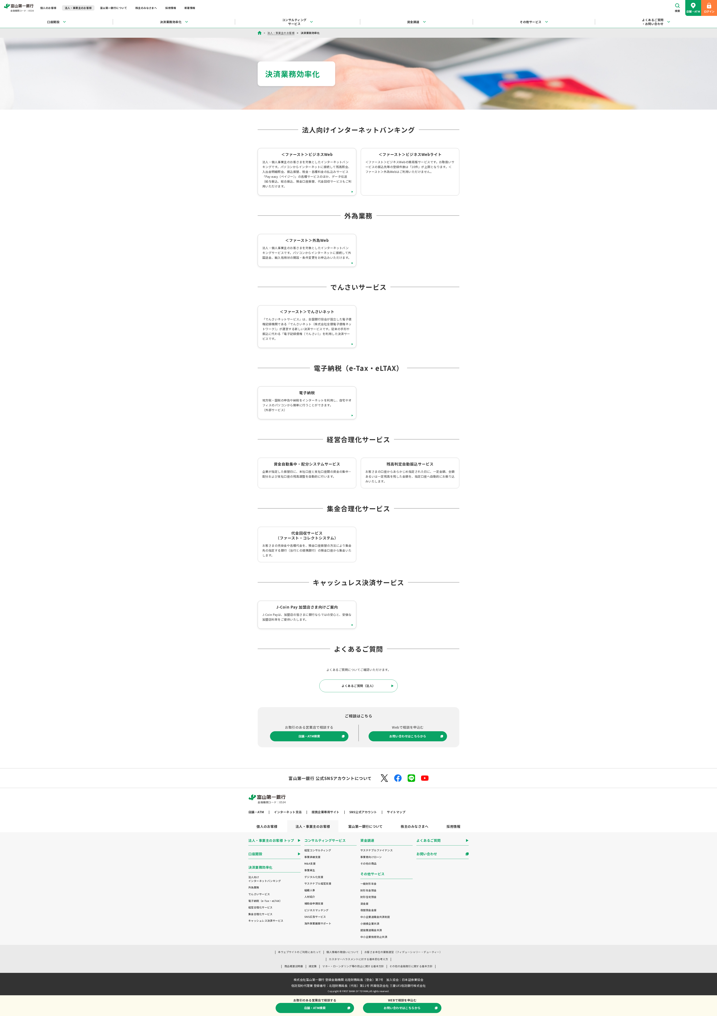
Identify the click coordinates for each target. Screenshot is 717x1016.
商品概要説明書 (293, 966)
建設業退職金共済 (371, 930)
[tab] (267, 826)
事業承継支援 (312, 857)
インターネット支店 (288, 812)
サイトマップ (396, 812)
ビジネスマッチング (316, 910)
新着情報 (189, 8)
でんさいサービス (259, 894)
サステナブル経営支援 (317, 883)
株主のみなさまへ (146, 8)
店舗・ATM (693, 11)
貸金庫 (364, 903)
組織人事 (309, 890)
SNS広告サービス (315, 917)
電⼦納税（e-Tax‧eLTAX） (265, 901)
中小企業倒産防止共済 (373, 937)
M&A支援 (310, 863)
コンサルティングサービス (294, 22)
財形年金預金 (368, 890)
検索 (677, 11)
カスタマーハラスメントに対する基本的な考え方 (358, 959)
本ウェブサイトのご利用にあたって (299, 952)
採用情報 (170, 8)
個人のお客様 (48, 8)
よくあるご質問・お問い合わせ (652, 22)
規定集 (313, 966)
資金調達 (413, 22)
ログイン (709, 11)
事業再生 (309, 870)
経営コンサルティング (317, 850)
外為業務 (253, 887)
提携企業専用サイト (325, 812)
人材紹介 (309, 897)
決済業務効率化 (170, 22)
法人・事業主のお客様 (78, 8)
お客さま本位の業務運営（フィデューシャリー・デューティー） (403, 952)
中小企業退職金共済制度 (375, 917)
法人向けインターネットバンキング (264, 879)
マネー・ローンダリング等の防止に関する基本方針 (353, 966)
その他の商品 (368, 863)
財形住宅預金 (368, 897)
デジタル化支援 (313, 877)
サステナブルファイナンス (376, 850)
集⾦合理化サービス (260, 914)
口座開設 (53, 22)
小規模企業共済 (369, 923)
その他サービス (530, 22)
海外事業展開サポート (317, 923)
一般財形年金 (368, 883)
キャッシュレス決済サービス (265, 920)
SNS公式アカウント (363, 812)
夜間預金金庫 (368, 910)
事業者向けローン (371, 857)
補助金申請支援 (313, 903)
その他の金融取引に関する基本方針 (411, 966)
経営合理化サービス (260, 907)
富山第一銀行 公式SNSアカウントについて (330, 778)
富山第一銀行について (113, 8)
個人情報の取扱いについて (342, 952)
